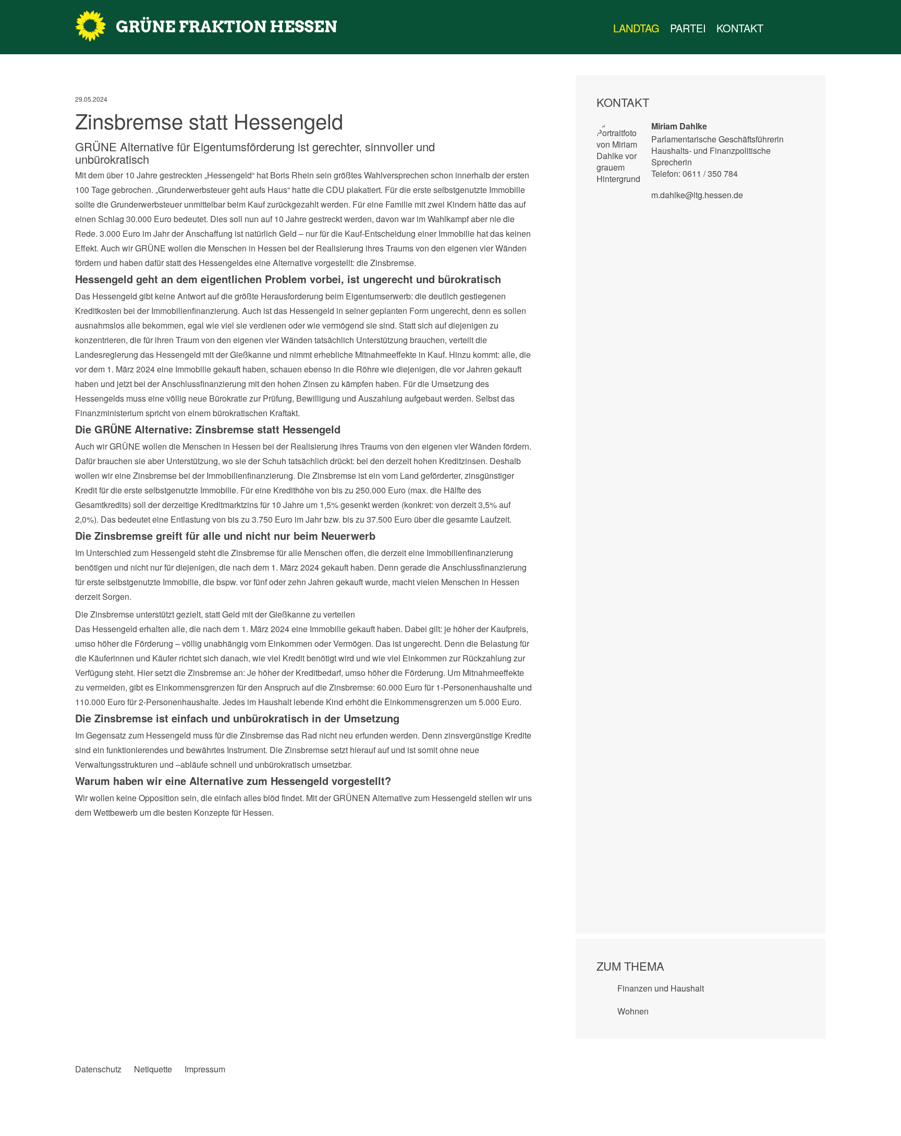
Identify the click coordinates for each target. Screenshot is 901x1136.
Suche (833, 28)
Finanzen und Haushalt (660, 988)
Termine (799, 28)
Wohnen (633, 1011)
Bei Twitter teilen (104, 830)
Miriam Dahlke (679, 126)
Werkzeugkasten (779, 28)
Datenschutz (98, 1069)
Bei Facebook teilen (83, 830)
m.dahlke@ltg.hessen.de (697, 195)
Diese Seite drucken (526, 830)
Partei (688, 27)
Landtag (636, 27)
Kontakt (739, 27)
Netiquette (153, 1069)
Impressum (205, 1069)
